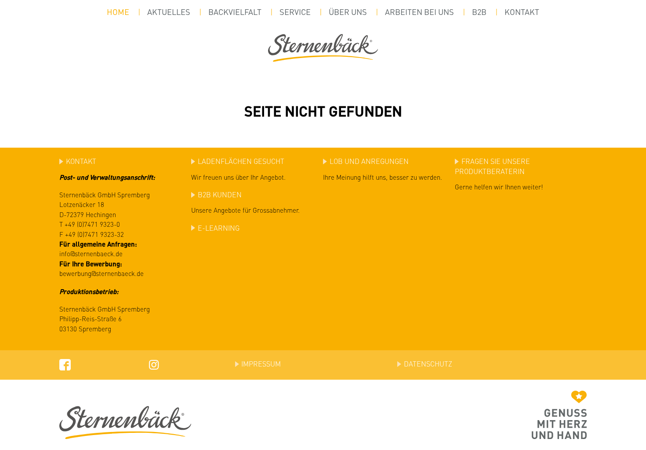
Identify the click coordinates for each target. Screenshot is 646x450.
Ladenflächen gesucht (241, 161)
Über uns (348, 12)
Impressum (261, 363)
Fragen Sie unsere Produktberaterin (492, 165)
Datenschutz (428, 363)
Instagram (153, 364)
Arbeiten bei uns (419, 12)
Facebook (65, 364)
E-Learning (219, 227)
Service (295, 12)
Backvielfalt (234, 12)
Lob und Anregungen (369, 161)
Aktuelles (168, 12)
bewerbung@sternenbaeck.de (101, 273)
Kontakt (521, 12)
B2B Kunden (220, 194)
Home (118, 12)
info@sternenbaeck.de (91, 253)
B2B (479, 12)
